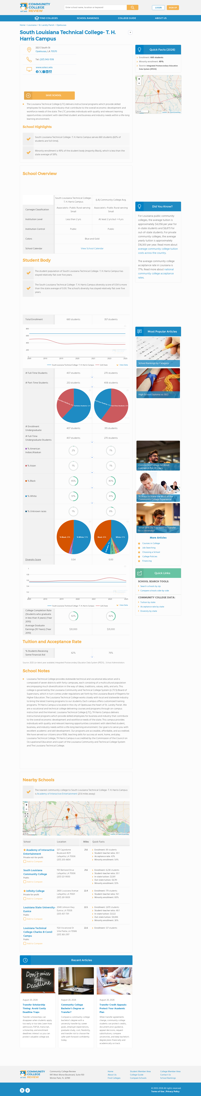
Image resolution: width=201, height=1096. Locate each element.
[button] (76, 816)
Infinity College (35, 891)
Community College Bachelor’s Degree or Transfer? (72, 1008)
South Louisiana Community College (35, 872)
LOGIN (158, 8)
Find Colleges (114, 1078)
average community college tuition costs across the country (158, 251)
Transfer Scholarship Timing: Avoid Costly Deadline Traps (34, 1008)
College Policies (149, 556)
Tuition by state (147, 602)
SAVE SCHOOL (53, 95)
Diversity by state (148, 611)
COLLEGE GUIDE (127, 18)
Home (110, 1071)
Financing (147, 561)
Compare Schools (138, 1078)
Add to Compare (34, 861)
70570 (54, 51)
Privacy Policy (173, 1091)
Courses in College (151, 543)
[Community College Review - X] (22, 1090)
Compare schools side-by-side (154, 590)
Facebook (27, 1090)
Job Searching (148, 548)
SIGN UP (173, 8)
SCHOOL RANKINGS (88, 18)
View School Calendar (92, 249)
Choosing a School (151, 552)
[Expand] (26, 815)
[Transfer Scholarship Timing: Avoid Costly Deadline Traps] (37, 981)
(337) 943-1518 (47, 60)
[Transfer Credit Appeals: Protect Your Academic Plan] (114, 981)
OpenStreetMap (123, 834)
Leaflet (112, 834)
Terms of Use (157, 1091)
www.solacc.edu (44, 67)
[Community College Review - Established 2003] (35, 7)
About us (112, 1075)
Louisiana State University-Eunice (39, 909)
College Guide (136, 1075)
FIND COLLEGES (49, 18)
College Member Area (170, 1071)
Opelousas (41, 51)
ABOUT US (161, 18)
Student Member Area (140, 1071)
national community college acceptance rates (156, 273)
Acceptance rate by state (152, 606)
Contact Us (165, 1075)
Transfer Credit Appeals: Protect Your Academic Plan (113, 1008)
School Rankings (168, 1078)
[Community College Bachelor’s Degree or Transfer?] (76, 981)
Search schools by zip (150, 586)
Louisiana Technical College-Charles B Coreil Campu (37, 932)
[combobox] (93, 7)
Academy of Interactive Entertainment (57, 794)
